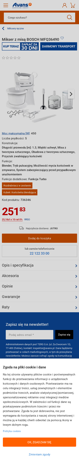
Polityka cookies (12, 431)
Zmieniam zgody (39, 454)
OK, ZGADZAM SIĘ (39, 442)
